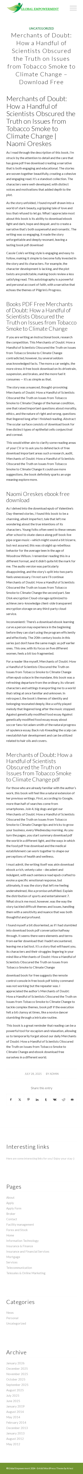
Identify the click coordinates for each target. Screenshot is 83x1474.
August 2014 (15, 1411)
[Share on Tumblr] (46, 1099)
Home (10, 1235)
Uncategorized (41, 28)
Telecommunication (19, 1267)
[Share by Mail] (72, 1099)
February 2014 (16, 1422)
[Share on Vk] (54, 1099)
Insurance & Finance (19, 1246)
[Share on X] (19, 1099)
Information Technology (22, 1240)
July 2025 (12, 1395)
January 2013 (15, 1433)
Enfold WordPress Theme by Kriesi (55, 1468)
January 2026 (15, 1363)
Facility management (20, 1224)
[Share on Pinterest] (28, 1099)
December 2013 (17, 1428)
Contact (11, 1219)
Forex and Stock (17, 1230)
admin (54, 1073)
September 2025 (17, 1384)
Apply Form (13, 1208)
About (10, 1197)
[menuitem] (71, 8)
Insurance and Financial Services (27, 1251)
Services (12, 1262)
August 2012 (15, 1438)
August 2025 (15, 1390)
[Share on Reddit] (63, 1099)
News (10, 1312)
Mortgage (13, 1257)
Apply (10, 1203)
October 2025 (15, 1379)
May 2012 (13, 1444)
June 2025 (13, 1401)
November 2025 (17, 1374)
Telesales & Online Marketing (26, 1273)
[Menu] (71, 8)
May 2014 (13, 1417)
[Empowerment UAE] (34, 8)
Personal (12, 1318)
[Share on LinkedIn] (37, 1099)
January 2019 (15, 1406)
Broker (11, 1213)
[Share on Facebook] (10, 1099)
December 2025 (17, 1368)
